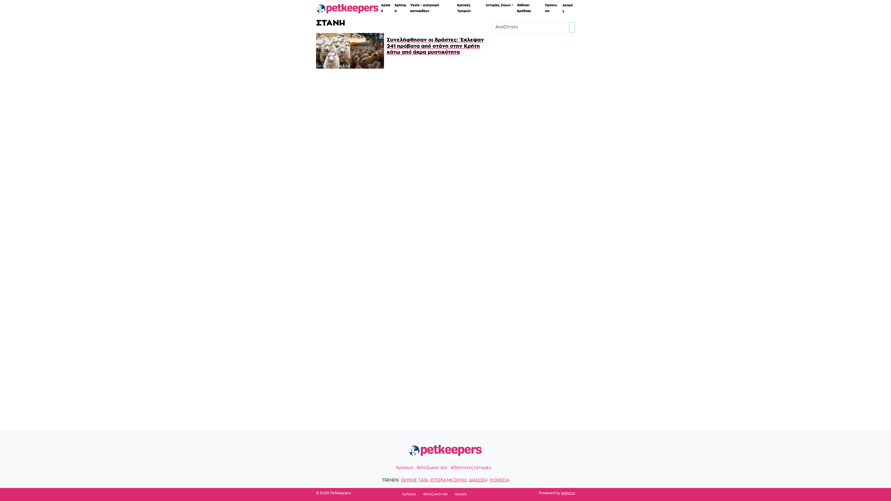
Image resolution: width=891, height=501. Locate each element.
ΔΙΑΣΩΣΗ (478, 480)
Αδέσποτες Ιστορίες (471, 468)
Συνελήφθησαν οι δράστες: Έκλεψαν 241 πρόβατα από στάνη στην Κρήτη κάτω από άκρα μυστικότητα (435, 46)
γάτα (423, 480)
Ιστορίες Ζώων (498, 5)
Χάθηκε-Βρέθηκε (524, 8)
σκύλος (409, 480)
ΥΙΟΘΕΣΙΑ (499, 480)
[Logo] (445, 451)
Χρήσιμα (400, 8)
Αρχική (385, 8)
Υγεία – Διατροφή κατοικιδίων (424, 8)
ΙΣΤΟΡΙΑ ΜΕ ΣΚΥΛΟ (448, 480)
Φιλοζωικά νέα (432, 468)
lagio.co (568, 493)
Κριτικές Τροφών (464, 8)
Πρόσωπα (551, 8)
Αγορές (567, 8)
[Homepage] (347, 9)
